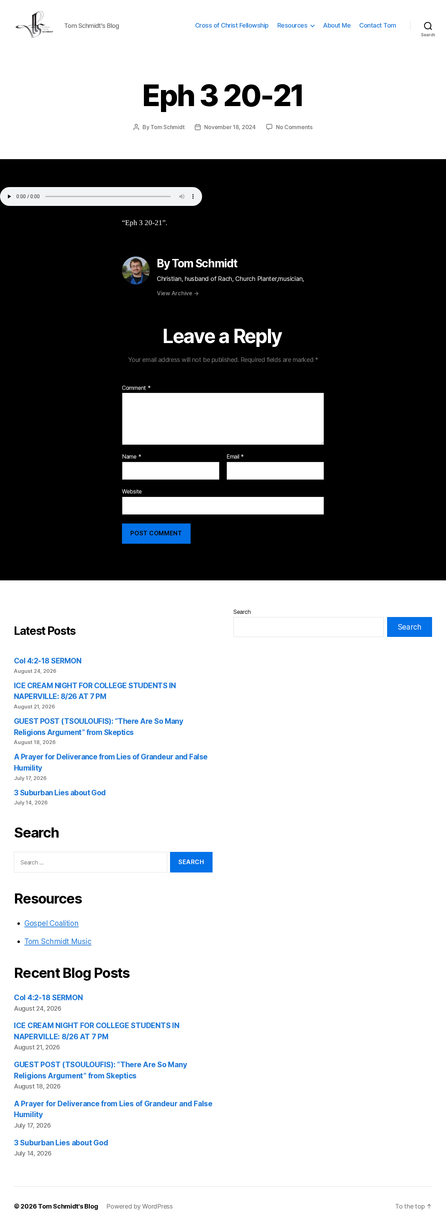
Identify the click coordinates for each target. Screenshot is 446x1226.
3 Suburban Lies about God (60, 792)
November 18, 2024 (229, 127)
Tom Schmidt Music (57, 941)
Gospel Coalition (51, 923)
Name (131, 457)
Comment (136, 388)
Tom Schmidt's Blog (68, 1206)
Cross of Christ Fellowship (232, 25)
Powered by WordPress (139, 1206)
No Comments (294, 127)
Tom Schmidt (167, 127)
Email (235, 457)
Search (242, 611)
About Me (337, 25)
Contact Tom (377, 25)
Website (132, 491)
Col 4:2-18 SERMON (47, 660)
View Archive (178, 293)
